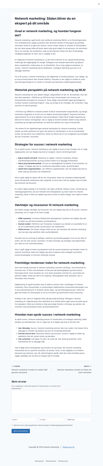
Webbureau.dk (69, 447)
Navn (15, 420)
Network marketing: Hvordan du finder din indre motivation (74, 369)
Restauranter (51, 461)
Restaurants (63, 461)
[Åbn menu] (99, 4)
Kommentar (17, 388)
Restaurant (39, 461)
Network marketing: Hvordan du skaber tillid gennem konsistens (29, 369)
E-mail (43, 420)
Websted (71, 420)
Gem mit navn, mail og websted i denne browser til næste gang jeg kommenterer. (43, 425)
